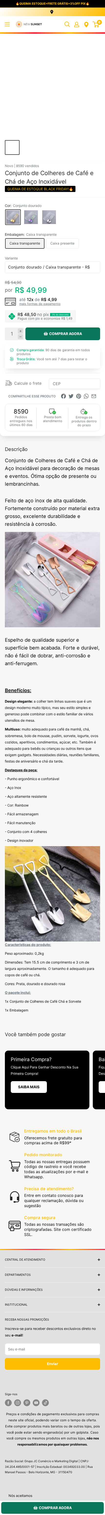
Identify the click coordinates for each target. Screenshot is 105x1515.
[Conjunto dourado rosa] (31, 217)
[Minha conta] (76, 24)
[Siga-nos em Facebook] (8, 1402)
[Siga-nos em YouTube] (36, 1402)
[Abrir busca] (67, 24)
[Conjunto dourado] (13, 217)
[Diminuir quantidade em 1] (20, 336)
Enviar (52, 1363)
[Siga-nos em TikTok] (45, 1402)
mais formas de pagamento (40, 304)
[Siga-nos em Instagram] (17, 1402)
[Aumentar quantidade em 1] (20, 331)
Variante (11, 258)
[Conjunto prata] (49, 217)
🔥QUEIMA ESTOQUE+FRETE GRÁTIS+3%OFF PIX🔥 (52, 3)
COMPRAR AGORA (65, 333)
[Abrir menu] (7, 24)
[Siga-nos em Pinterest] (26, 1402)
